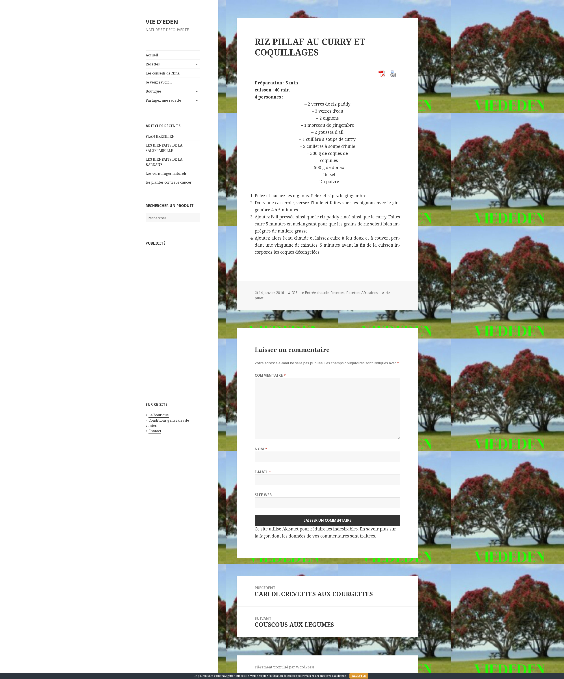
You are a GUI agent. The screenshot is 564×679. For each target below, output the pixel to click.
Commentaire (270, 375)
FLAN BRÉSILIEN (160, 136)
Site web (263, 494)
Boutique (153, 91)
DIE (294, 292)
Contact (154, 430)
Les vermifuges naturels (166, 173)
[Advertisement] (173, 317)
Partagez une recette (163, 100)
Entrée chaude (317, 292)
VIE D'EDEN (162, 22)
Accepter (359, 676)
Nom (261, 448)
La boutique (158, 415)
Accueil (152, 55)
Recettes (153, 64)
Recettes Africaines (362, 292)
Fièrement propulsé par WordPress (284, 667)
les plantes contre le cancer (169, 182)
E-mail (263, 471)
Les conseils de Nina (163, 73)
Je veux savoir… (159, 82)
